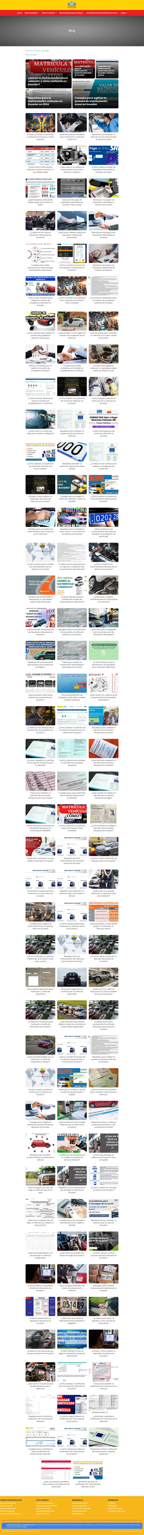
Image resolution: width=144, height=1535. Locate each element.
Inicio (19, 13)
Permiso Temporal (7, 1511)
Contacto (111, 1503)
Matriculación (31, 13)
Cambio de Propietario (45, 1503)
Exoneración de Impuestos (10, 1514)
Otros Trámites (48, 13)
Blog (123, 13)
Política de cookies (115, 1508)
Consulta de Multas (79, 1506)
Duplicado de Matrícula (45, 1511)
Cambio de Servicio (43, 1508)
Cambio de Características (46, 1506)
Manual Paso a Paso (79, 1511)
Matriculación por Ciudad (70, 13)
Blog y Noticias (77, 1514)
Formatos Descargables (81, 1508)
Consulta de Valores (80, 1503)
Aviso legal (112, 1506)
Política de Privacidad (116, 1511)
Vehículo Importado (8, 1508)
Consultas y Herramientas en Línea (101, 13)
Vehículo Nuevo (6, 1506)
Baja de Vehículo (42, 1514)
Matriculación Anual (8, 1503)
